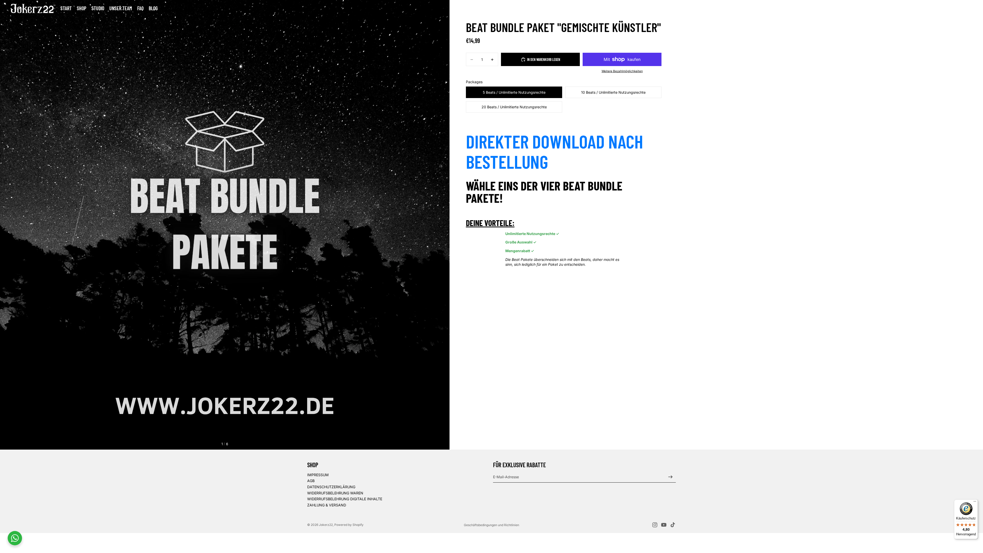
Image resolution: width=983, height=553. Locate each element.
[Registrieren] (670, 477)
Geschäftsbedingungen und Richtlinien (491, 525)
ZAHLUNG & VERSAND (326, 505)
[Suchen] (947, 8)
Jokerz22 (326, 525)
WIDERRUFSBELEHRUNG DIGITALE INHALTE (344, 499)
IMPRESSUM (318, 475)
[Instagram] (655, 525)
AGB (311, 480)
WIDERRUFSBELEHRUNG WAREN (335, 493)
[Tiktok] (673, 525)
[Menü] (975, 502)
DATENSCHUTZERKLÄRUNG (331, 487)
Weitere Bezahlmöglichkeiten (622, 71)
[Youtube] (664, 525)
